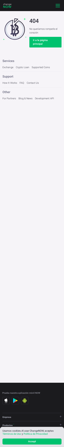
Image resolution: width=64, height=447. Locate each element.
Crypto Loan (22, 67)
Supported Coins (41, 67)
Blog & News (25, 98)
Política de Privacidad (36, 433)
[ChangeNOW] (7, 5)
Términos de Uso (11, 433)
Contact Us (33, 82)
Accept (32, 441)
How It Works (9, 82)
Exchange (7, 67)
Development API (44, 98)
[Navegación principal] (58, 5)
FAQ (22, 82)
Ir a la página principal (40, 42)
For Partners (9, 98)
